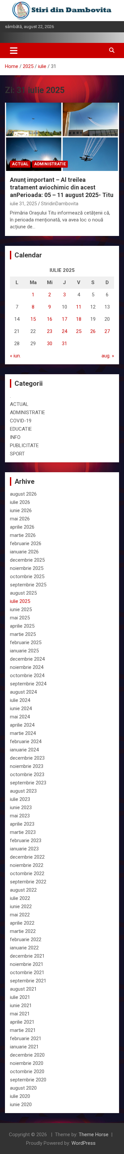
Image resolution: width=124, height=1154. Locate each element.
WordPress (83, 1143)
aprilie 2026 (22, 527)
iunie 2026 (21, 510)
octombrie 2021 (27, 972)
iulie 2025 (20, 601)
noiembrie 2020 (26, 1063)
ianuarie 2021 (24, 1047)
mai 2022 (20, 915)
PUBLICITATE (24, 445)
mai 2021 (20, 1014)
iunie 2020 (21, 1104)
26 (93, 331)
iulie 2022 (20, 898)
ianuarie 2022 (24, 948)
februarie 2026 (25, 543)
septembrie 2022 (28, 882)
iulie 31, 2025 (23, 203)
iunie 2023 (21, 807)
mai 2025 (20, 618)
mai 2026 (20, 519)
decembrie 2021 (27, 956)
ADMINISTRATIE (50, 164)
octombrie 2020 (27, 1071)
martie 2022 (23, 931)
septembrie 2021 (28, 981)
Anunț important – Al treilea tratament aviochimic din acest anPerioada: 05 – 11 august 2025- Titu (61, 187)
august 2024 (23, 692)
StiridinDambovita (59, 203)
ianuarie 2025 (24, 651)
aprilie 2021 (22, 1022)
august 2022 (23, 890)
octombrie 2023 (27, 774)
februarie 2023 (25, 840)
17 (64, 319)
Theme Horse (93, 1135)
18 (78, 319)
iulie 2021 (20, 997)
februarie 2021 (25, 1038)
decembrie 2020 (27, 1055)
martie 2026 (23, 535)
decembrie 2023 (27, 758)
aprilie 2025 (22, 626)
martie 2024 (23, 733)
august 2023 (23, 791)
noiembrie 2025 (26, 568)
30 (49, 343)
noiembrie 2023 (26, 766)
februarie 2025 (25, 642)
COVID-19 (20, 421)
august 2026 (23, 494)
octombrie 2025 (27, 576)
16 (49, 319)
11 (78, 307)
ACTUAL (20, 164)
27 (107, 331)
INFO (15, 437)
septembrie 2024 (28, 684)
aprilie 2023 (22, 824)
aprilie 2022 (22, 923)
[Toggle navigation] (13, 50)
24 (64, 331)
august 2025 (23, 593)
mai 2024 (20, 717)
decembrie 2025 (27, 560)
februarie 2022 (25, 939)
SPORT (17, 454)
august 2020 (23, 1088)
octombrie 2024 (27, 675)
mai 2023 (20, 816)
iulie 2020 (20, 1096)
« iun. (15, 356)
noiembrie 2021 (26, 964)
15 (33, 319)
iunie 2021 (21, 1005)
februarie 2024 (25, 741)
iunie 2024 (21, 708)
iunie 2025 (21, 609)
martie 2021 (23, 1030)
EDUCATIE (21, 429)
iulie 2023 (20, 799)
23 (49, 331)
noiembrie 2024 (26, 667)
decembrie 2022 (27, 857)
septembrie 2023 (28, 783)
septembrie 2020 (28, 1080)
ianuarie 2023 (24, 849)
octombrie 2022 (27, 873)
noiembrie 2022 (26, 865)
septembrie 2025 (28, 585)
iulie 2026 (20, 502)
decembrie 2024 (27, 659)
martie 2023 (23, 832)
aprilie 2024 (22, 725)
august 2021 (23, 989)
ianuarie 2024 (24, 750)
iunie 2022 (21, 906)
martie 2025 (23, 634)
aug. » (108, 356)
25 (78, 331)
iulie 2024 (20, 700)
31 (64, 343)
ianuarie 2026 (24, 552)
